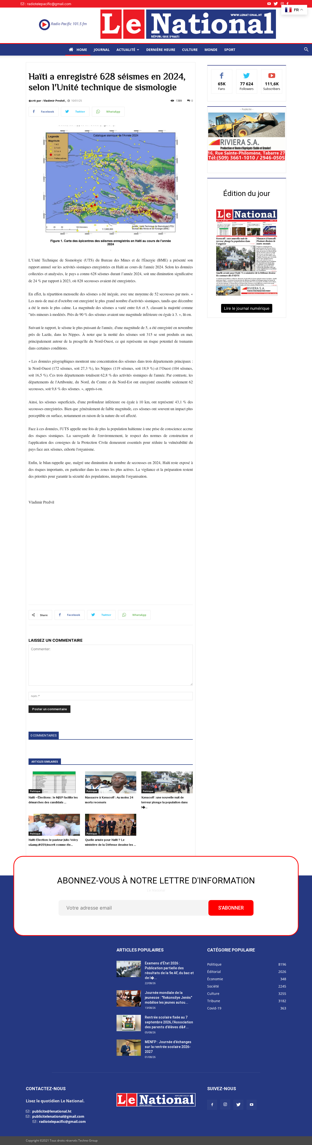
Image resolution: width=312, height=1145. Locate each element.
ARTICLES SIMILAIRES (44, 761)
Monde (211, 49)
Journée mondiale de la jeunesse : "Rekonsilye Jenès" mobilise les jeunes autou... (168, 997)
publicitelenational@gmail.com (58, 1116)
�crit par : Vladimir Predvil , (47, 100)
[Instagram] (284, 3)
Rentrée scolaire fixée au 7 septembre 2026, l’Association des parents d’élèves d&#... (169, 1022)
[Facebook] (289, 3)
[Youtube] (270, 3)
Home (81, 49)
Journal (102, 49)
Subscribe (272, 73)
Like (221, 73)
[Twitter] (277, 3)
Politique (35, 791)
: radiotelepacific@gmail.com (48, 4)
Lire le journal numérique (246, 308)
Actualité (126, 49)
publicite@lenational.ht (51, 1111)
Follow (247, 73)
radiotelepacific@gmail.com (62, 1121)
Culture (190, 49)
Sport (229, 49)
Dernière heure (160, 49)
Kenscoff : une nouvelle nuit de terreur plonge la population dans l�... (164, 802)
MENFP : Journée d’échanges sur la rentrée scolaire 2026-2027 (168, 1047)
